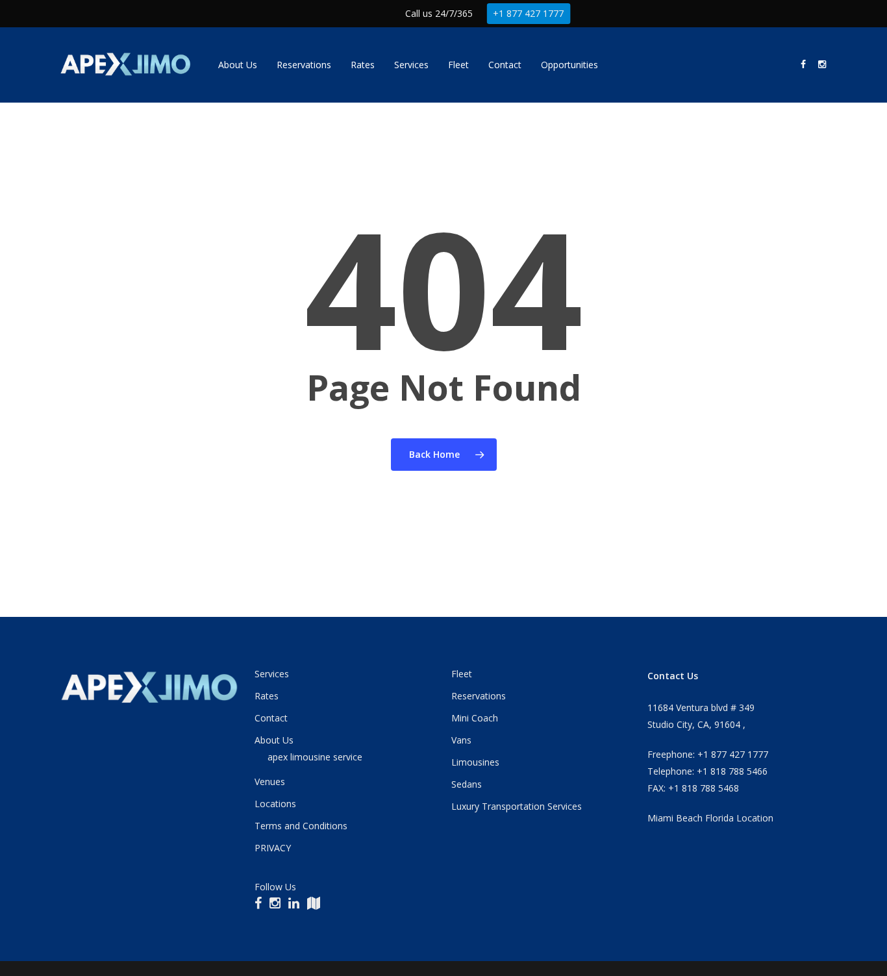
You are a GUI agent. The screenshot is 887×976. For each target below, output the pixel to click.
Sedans (466, 784)
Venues (270, 781)
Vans (461, 740)
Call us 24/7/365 (439, 13)
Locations (275, 803)
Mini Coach (474, 718)
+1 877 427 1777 (528, 13)
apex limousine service (315, 757)
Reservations (478, 696)
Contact (271, 718)
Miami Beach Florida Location (710, 818)
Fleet (461, 674)
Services (272, 674)
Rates (267, 696)
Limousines (475, 762)
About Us (274, 740)
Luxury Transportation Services (516, 806)
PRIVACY (273, 848)
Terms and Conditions (301, 826)
